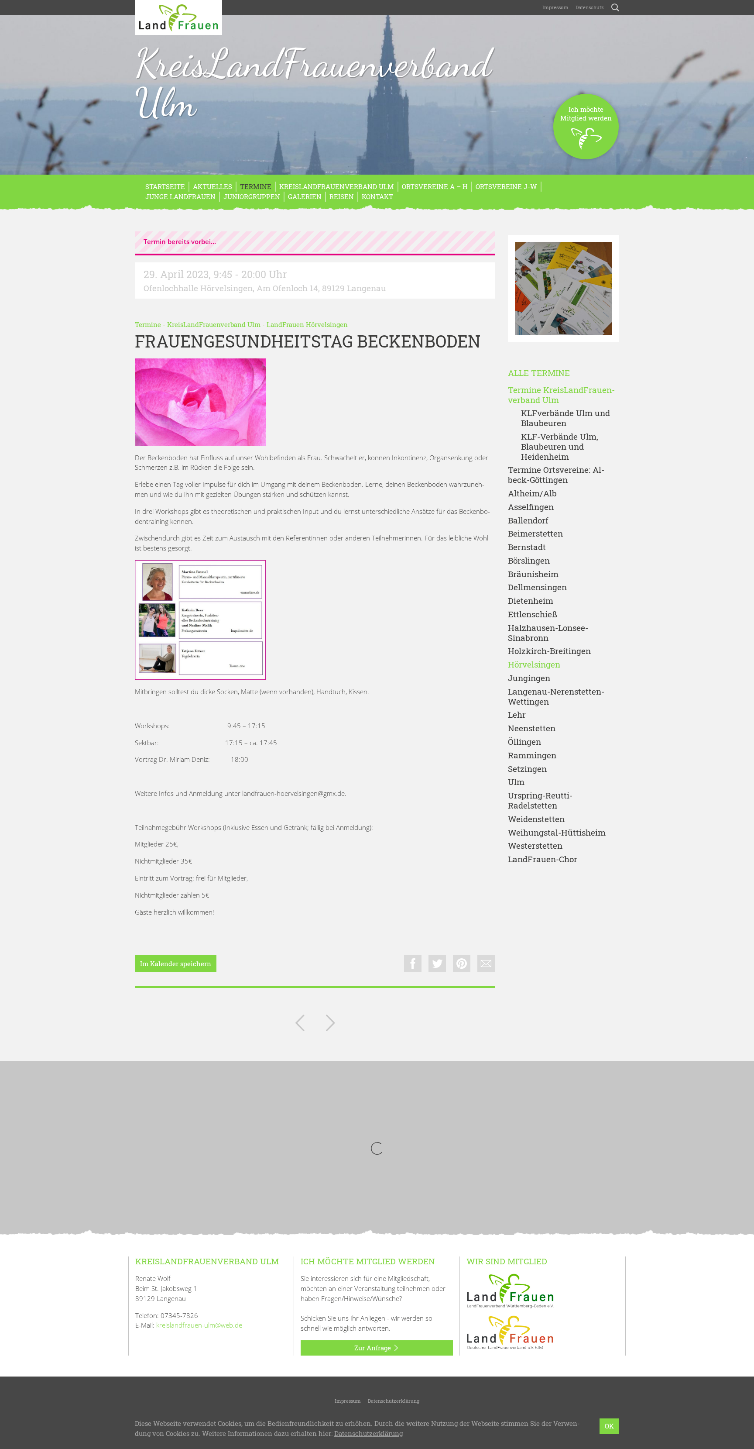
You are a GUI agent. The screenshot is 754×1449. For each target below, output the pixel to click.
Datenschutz (590, 7)
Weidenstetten (536, 819)
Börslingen (529, 561)
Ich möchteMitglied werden (586, 113)
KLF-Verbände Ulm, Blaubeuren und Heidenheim (559, 446)
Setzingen (527, 769)
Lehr (517, 715)
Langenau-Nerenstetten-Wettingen (556, 697)
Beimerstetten (535, 534)
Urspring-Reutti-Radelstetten (540, 801)
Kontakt (377, 196)
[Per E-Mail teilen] (486, 963)
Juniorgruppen (251, 196)
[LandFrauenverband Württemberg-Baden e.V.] (510, 1290)
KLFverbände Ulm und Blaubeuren (565, 418)
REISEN (341, 196)
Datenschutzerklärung (393, 1400)
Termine (255, 186)
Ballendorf (528, 521)
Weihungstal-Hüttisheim (557, 833)
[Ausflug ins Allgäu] (299, 1024)
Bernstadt (527, 547)
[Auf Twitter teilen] (437, 963)
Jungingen (529, 678)
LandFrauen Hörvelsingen (307, 324)
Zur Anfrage (373, 1347)
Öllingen (524, 742)
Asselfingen (531, 507)
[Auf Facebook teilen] (413, 963)
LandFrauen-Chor (542, 859)
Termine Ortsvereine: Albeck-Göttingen (556, 475)
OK (609, 1425)
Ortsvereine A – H (435, 186)
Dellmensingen (537, 587)
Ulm (516, 782)
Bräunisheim (533, 574)
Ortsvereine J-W (506, 186)
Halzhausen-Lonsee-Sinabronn (548, 633)
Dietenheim (530, 601)
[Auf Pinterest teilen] (461, 963)
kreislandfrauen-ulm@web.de (199, 1325)
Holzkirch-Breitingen (549, 651)
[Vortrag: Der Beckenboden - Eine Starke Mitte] (330, 1024)
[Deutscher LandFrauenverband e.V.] (510, 1332)
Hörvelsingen (534, 665)
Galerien (305, 196)
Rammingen (532, 755)
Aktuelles (212, 186)
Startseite (165, 186)
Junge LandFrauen (180, 196)
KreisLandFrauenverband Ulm (313, 82)
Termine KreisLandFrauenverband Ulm (561, 395)
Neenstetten (531, 728)
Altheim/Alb (532, 494)
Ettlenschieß (532, 614)
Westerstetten (535, 846)
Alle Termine (539, 373)
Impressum (555, 7)
